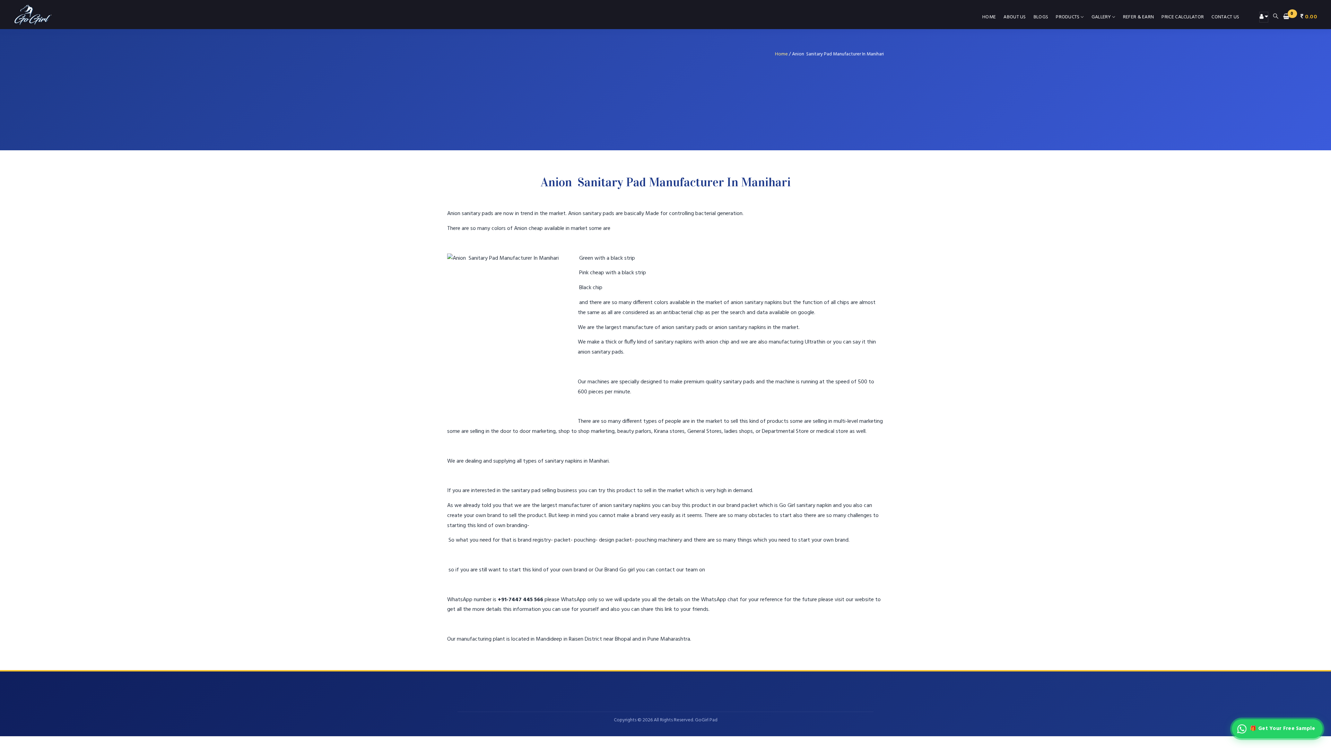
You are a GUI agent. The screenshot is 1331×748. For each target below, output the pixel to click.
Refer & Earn (1138, 17)
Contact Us (1225, 17)
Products (1067, 17)
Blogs (1041, 17)
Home (989, 17)
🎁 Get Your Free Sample (1282, 728)
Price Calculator (1183, 17)
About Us (1014, 17)
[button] (1300, 16)
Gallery (1101, 17)
